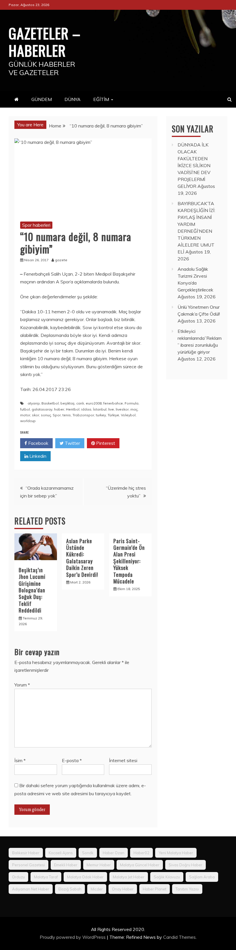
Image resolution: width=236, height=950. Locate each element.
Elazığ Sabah (69, 889)
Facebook (37, 443)
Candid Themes (179, 937)
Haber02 (141, 852)
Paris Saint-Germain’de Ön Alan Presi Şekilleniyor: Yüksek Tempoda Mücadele (129, 561)
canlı (80, 403)
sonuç (46, 415)
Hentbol (72, 409)
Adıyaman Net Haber (30, 889)
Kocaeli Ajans (61, 852)
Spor (57, 415)
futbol (25, 409)
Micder (97, 889)
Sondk (88, 852)
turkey (101, 415)
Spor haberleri (36, 225)
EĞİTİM (101, 99)
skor (35, 415)
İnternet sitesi (123, 760)
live (111, 409)
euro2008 (94, 403)
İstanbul (99, 409)
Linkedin (37, 456)
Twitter (72, 443)
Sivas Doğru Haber (185, 865)
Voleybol (128, 415)
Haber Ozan (113, 852)
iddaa (86, 409)
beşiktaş (67, 403)
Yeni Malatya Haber (176, 852)
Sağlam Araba (202, 877)
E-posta (72, 760)
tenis (66, 415)
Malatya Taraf (46, 877)
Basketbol (50, 403)
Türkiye (113, 415)
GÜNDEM (41, 99)
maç (134, 409)
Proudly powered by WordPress (73, 937)
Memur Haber (99, 865)
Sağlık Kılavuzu (167, 877)
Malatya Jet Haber (128, 877)
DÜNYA (72, 99)
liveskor (122, 409)
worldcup (28, 421)
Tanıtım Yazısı (187, 889)
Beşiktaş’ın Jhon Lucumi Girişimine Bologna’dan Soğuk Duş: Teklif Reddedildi (32, 590)
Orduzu (18, 877)
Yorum (22, 685)
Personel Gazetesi (28, 865)
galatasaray (42, 409)
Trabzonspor (83, 415)
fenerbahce (113, 403)
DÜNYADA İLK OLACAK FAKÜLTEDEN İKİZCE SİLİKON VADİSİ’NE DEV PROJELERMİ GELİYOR (194, 165)
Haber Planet (154, 889)
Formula (131, 403)
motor (25, 415)
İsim (20, 760)
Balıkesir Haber (25, 852)
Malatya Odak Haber (85, 877)
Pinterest (105, 443)
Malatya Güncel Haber (139, 865)
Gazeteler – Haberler (45, 41)
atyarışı (34, 403)
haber (59, 409)
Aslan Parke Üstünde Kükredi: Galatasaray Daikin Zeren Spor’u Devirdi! (82, 557)
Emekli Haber (65, 865)
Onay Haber (123, 889)
